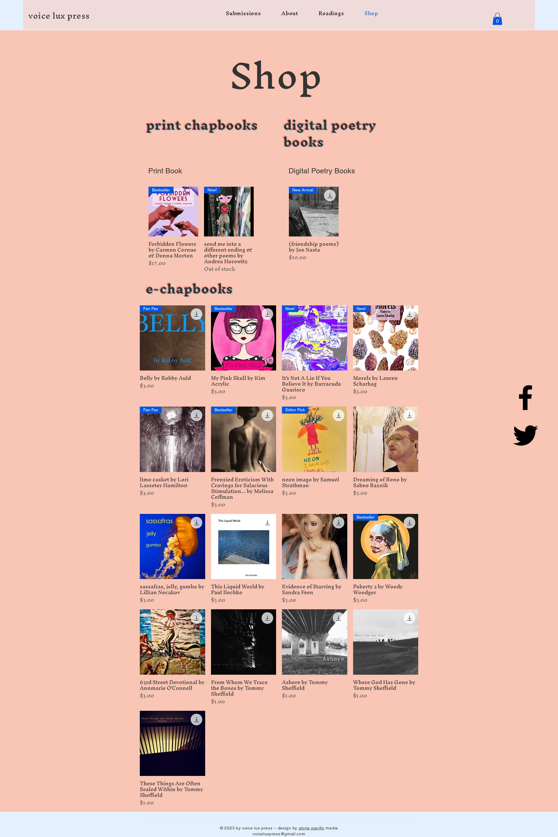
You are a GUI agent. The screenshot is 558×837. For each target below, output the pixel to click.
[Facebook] (525, 397)
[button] (497, 19)
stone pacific (311, 828)
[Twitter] (525, 435)
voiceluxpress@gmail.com (279, 833)
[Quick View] (386, 439)
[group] (201, 229)
